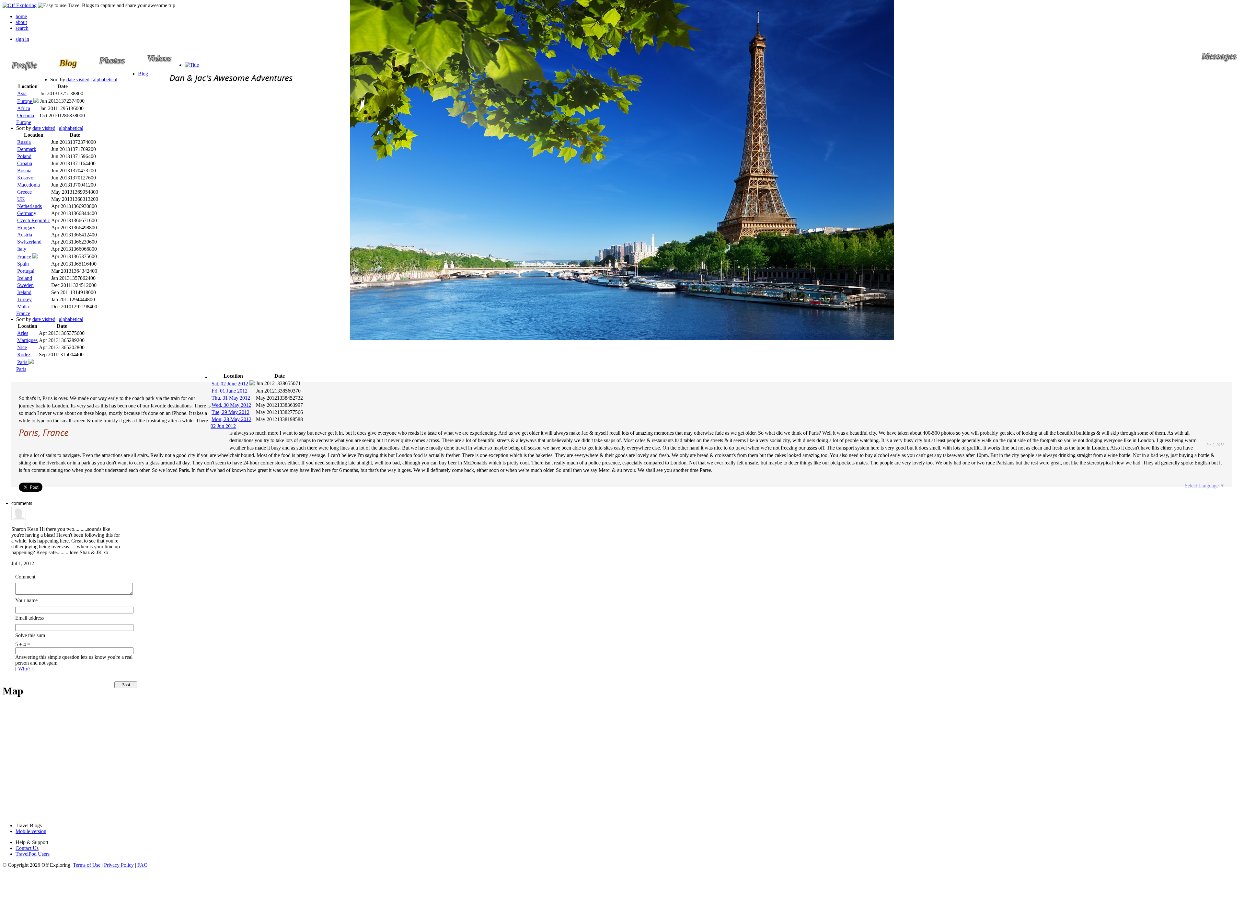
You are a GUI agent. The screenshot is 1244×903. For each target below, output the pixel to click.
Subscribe (283, 372)
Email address (29, 618)
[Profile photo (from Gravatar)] (18, 518)
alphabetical (105, 79)
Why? (24, 668)
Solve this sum (30, 635)
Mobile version (31, 831)
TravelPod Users (33, 854)
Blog (143, 73)
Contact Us (27, 848)
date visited (77, 79)
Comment (25, 576)
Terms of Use (86, 865)
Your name (26, 600)
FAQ (142, 865)
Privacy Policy (119, 865)
